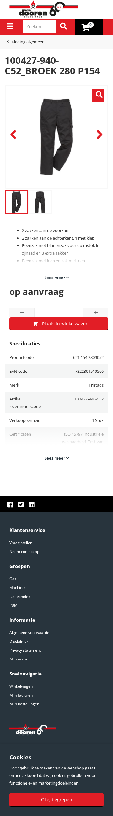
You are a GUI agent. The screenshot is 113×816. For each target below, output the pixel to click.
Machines (17, 587)
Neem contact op (24, 551)
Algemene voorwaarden (30, 632)
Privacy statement (25, 650)
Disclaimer (18, 641)
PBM (13, 605)
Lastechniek (19, 596)
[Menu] (10, 26)
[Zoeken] (63, 26)
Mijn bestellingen (24, 704)
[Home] (58, 9)
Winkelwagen (21, 686)
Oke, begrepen (56, 799)
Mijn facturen (21, 695)
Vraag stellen (20, 542)
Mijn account (20, 659)
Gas (12, 579)
